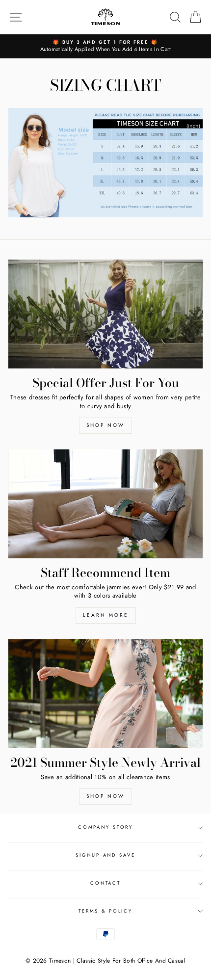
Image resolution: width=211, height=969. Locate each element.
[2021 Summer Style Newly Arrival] (105, 694)
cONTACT (105, 883)
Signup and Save (105, 855)
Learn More (106, 615)
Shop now (105, 425)
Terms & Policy (105, 911)
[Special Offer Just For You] (105, 314)
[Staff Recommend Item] (105, 504)
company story (105, 827)
